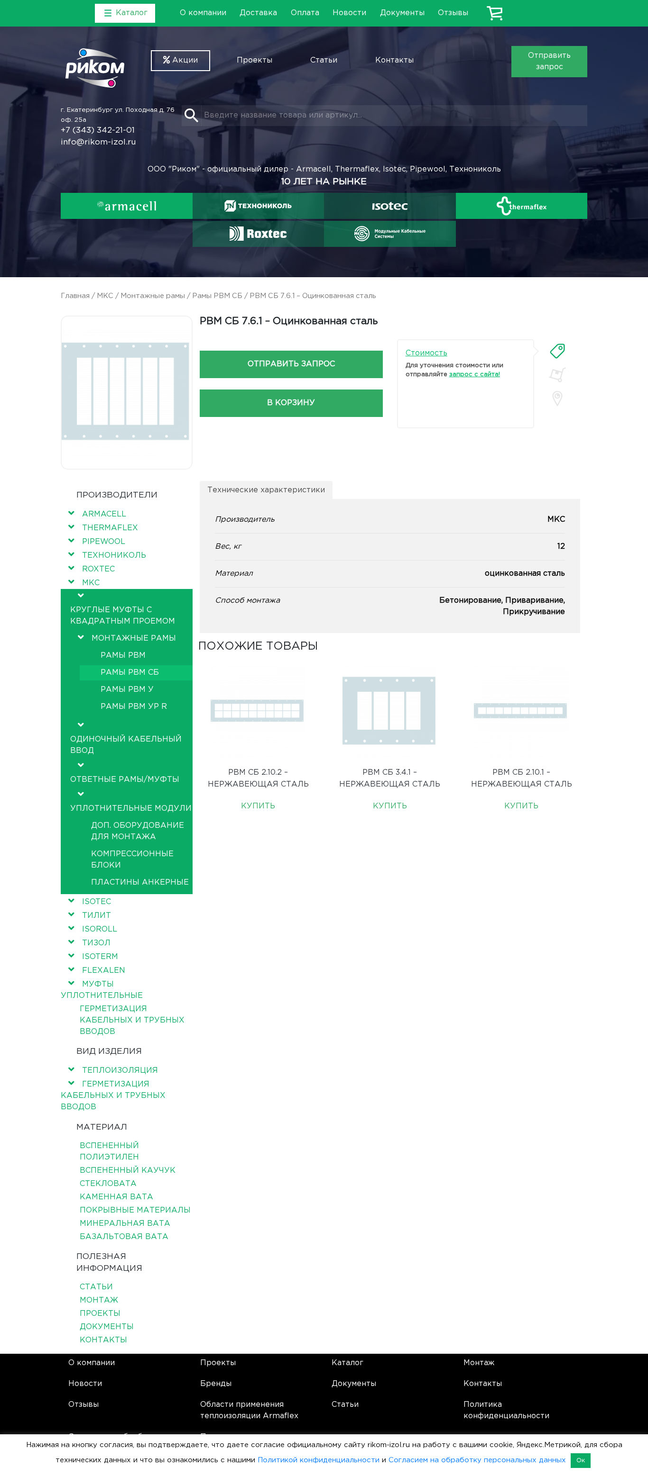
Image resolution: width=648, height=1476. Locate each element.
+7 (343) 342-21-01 (98, 130)
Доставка (258, 13)
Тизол (96, 943)
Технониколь (114, 555)
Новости (349, 13)
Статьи (323, 60)
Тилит (96, 915)
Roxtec (98, 569)
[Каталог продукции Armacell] (126, 206)
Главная (75, 296)
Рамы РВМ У (127, 689)
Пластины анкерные (140, 882)
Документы (402, 13)
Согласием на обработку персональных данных (477, 1460)
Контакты (394, 60)
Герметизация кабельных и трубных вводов (132, 1020)
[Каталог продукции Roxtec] (258, 233)
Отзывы (453, 13)
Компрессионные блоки (132, 860)
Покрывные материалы (135, 1210)
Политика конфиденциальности (506, 1410)
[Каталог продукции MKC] (390, 233)
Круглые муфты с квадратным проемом (122, 616)
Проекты (254, 60)
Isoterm (100, 956)
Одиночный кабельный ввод (126, 745)
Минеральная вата (125, 1223)
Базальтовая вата (124, 1237)
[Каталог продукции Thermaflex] (522, 206)
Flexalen (103, 970)
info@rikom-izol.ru (98, 142)
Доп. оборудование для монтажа (137, 831)
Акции (184, 60)
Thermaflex (110, 528)
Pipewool (103, 541)
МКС (105, 296)
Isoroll (99, 929)
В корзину (291, 403)
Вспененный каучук (128, 1170)
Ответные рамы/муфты (124, 779)
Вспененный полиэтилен (109, 1151)
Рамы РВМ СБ (217, 296)
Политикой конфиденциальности (319, 1460)
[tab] (557, 351)
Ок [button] (580, 1460)
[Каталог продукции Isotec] (390, 206)
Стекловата (108, 1183)
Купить (258, 806)
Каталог (347, 1363)
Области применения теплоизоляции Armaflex (249, 1410)
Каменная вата (116, 1197)
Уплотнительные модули (131, 808)
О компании (203, 13)
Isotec (96, 902)
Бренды (215, 1383)
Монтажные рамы (152, 296)
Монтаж (99, 1300)
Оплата (305, 13)
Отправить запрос (549, 61)
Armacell (104, 514)
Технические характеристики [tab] (266, 490)
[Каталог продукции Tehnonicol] (258, 206)
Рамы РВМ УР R (134, 706)
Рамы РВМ (123, 655)
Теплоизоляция (120, 1070)
